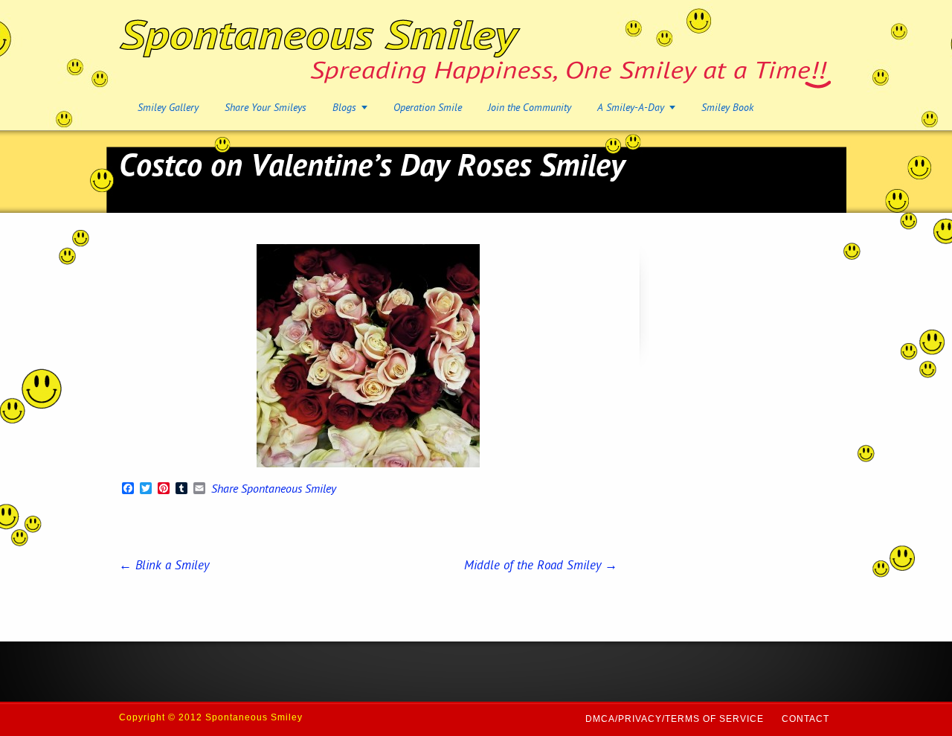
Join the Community (529, 108)
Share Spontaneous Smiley (273, 490)
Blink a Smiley (164, 566)
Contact (805, 719)
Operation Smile (427, 108)
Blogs (344, 108)
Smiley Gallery (168, 108)
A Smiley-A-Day (630, 108)
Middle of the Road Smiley (540, 566)
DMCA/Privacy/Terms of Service (674, 719)
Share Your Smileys (265, 108)
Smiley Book (727, 108)
